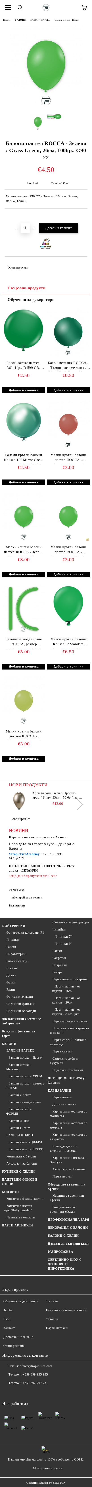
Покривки (59, 965)
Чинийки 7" (63, 936)
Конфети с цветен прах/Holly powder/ (18, 1208)
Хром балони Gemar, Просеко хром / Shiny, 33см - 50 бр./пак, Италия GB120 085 (56, 795)
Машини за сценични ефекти (67, 1198)
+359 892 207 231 (35, 1383)
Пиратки (12, 939)
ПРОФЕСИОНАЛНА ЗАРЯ (68, 1219)
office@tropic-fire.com (36, 1366)
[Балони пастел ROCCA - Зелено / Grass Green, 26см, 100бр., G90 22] (46, 107)
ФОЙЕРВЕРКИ (13, 926)
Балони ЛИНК (19, 1121)
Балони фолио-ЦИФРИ (25, 1142)
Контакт (9, 1328)
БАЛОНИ (20, 20)
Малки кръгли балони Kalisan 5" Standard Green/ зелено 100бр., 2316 (68, 642)
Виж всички (17, 905)
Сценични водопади (21, 1011)
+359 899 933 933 (35, 1374)
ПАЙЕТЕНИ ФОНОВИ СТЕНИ (19, 1182)
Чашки (57, 951)
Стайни (11, 968)
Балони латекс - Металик (19, 1067)
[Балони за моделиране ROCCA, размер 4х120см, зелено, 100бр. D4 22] (23, 632)
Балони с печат (20, 1095)
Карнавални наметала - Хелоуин (68, 1160)
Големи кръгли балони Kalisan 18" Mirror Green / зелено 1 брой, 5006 (23, 458)
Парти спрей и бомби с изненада (68, 1042)
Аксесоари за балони (21, 1163)
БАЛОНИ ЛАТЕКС (40, 20)
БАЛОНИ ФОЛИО (19, 1135)
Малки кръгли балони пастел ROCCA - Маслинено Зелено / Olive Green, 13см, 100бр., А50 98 (24, 734)
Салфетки (59, 958)
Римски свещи (16, 961)
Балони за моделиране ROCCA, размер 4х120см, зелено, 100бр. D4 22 (23, 642)
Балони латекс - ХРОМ (25, 1076)
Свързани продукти (27, 288)
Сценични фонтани (20, 1003)
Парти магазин (57, 1328)
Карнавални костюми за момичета (68, 1114)
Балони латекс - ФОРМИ (19, 1111)
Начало (6, 20)
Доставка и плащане (18, 1337)
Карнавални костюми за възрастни (68, 1137)
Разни (10, 989)
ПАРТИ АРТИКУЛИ (17, 1225)
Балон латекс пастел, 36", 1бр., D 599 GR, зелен (23, 366)
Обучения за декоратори (31, 299)
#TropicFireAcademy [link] (24, 854)
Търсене (52, 1301)
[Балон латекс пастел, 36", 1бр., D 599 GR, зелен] (23, 350)
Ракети (11, 947)
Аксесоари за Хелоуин (68, 1169)
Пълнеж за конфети (20, 1217)
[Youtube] (27, 1392)
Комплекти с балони (21, 1156)
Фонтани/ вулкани (19, 996)
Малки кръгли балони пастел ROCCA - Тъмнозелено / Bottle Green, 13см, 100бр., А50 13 (68, 550)
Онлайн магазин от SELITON (46, 1482)
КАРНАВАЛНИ (59, 1090)
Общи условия (14, 1345)
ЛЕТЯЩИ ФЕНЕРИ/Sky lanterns (66, 1080)
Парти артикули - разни (69, 1021)
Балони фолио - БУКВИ (26, 1149)
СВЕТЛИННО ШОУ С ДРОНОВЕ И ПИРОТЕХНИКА (65, 1264)
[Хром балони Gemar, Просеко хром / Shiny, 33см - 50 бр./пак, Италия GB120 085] (19, 801)
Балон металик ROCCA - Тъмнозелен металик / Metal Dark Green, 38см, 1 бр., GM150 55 (68, 366)
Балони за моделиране (25, 1102)
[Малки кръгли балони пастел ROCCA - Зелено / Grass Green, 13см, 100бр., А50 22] (23, 540)
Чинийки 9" (63, 943)
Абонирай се (21, 819)
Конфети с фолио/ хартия (24, 1198)
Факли (11, 982)
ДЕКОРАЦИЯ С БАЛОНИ (68, 1227)
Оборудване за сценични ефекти (66, 1187)
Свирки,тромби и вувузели (64, 1061)
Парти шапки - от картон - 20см (66, 1000)
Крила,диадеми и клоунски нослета (63, 1148)
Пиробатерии (16, 954)
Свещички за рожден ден (70, 922)
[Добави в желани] (84, 216)
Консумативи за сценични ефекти (62, 1209)
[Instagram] (17, 1392)
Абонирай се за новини (27, 897)
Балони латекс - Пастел (67, 20)
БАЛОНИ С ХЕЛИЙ (63, 1235)
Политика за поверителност (66, 1310)
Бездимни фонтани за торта (18, 1034)
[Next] (77, 804)
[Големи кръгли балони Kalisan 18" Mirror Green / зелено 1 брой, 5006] (23, 442)
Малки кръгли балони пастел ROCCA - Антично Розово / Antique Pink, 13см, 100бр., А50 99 (68, 458)
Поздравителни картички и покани (69, 1030)
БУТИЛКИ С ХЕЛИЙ (18, 1171)
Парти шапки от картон (69, 979)
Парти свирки (62, 1051)
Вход (6, 1319)
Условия (52, 1319)
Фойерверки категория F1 (25, 932)
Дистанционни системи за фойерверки (22, 1021)
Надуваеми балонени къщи (69, 1243)
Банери (57, 972)
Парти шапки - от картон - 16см (66, 989)
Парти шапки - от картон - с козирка (66, 1012)
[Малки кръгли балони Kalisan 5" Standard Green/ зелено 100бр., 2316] (68, 626)
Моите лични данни (48, 1468)
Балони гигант (19, 1128)
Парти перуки (62, 1176)
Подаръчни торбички (67, 1070)
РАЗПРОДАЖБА (60, 1251)
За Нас (8, 1310)
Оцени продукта (17, 267)
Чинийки (59, 929)
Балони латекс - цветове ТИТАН (25, 1086)
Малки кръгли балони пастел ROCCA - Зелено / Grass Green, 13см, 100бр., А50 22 (24, 550)
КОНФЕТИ (10, 1192)
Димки (11, 975)
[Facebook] (8, 1392)
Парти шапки (62, 1097)
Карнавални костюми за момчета (68, 1125)
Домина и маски (64, 1104)
